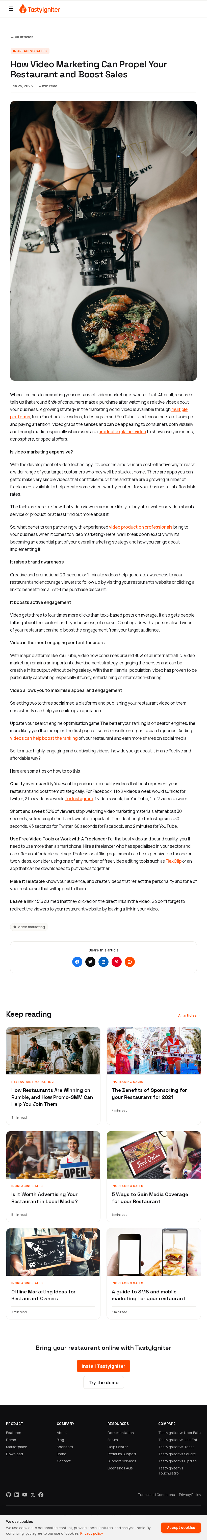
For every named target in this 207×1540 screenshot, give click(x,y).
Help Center (118, 1446)
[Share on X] (90, 962)
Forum (113, 1439)
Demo (11, 1439)
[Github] (8, 1494)
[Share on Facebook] (77, 962)
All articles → (189, 1015)
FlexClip (174, 861)
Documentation (121, 1432)
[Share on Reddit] (130, 962)
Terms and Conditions (156, 1494)
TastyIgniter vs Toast (176, 1446)
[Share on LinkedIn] (103, 962)
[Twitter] (32, 1494)
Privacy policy (91, 1533)
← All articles (22, 36)
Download (14, 1453)
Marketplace (16, 1446)
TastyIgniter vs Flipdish (177, 1461)
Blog (60, 1439)
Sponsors (65, 1446)
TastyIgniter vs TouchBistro (170, 1471)
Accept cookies (181, 1527)
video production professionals (140, 527)
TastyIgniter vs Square (177, 1453)
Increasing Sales (30, 51)
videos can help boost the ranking (44, 738)
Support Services (122, 1461)
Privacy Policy (190, 1494)
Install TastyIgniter (103, 1366)
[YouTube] (24, 1494)
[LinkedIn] (16, 1494)
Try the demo (104, 1382)
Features (13, 1432)
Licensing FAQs (120, 1468)
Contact (64, 1461)
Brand (61, 1453)
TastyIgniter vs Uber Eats (179, 1432)
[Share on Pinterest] (117, 962)
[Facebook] (40, 1494)
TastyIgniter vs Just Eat (177, 1439)
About (62, 1432)
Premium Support (122, 1453)
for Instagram (79, 798)
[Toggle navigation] (11, 9)
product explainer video (122, 432)
